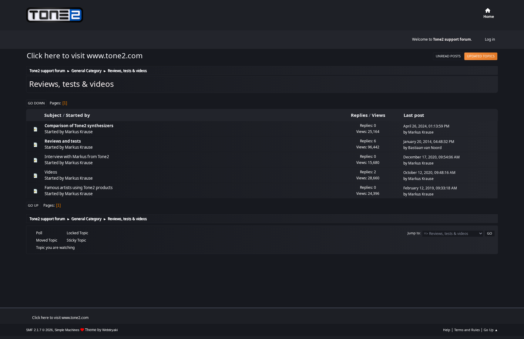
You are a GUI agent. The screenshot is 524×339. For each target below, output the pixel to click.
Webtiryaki (110, 330)
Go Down (36, 103)
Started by (78, 115)
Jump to (414, 233)
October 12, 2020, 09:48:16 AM (429, 172)
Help (446, 329)
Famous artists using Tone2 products (79, 187)
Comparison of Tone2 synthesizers (79, 125)
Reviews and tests (63, 141)
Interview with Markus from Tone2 (77, 156)
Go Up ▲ (491, 329)
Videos (51, 172)
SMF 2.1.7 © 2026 (39, 330)
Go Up (33, 205)
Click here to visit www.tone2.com (85, 55)
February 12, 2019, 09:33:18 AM (430, 188)
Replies (359, 115)
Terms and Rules (467, 329)
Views (378, 115)
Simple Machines (67, 330)
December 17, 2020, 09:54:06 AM (431, 157)
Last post (414, 115)
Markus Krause (79, 131)
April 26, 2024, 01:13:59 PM (426, 126)
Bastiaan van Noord (425, 147)
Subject (53, 115)
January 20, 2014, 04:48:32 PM (428, 141)
